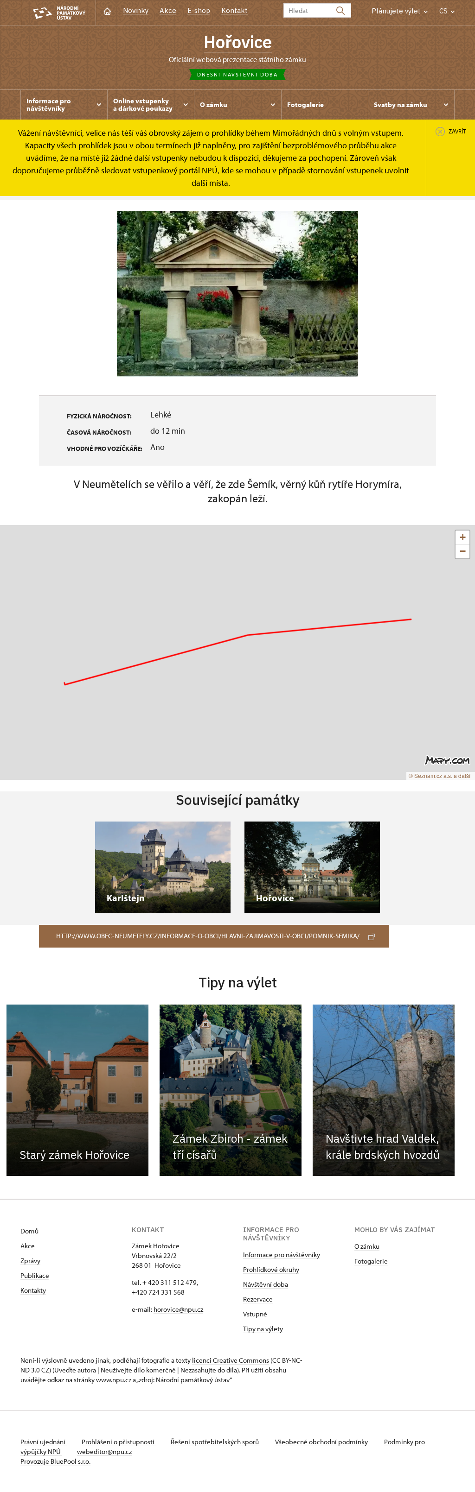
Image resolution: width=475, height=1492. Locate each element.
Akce (168, 10)
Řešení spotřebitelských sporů (215, 1441)
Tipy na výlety (263, 1328)
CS (444, 10)
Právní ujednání (43, 1441)
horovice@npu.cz (178, 1309)
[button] (462, 537)
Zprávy (30, 1260)
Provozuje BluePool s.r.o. (55, 1461)
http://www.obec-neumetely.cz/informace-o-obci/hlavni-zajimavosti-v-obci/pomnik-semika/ (207, 935)
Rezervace (258, 1299)
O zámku (366, 1246)
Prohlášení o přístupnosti (119, 1441)
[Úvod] (107, 10)
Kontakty (33, 1290)
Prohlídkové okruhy (271, 1269)
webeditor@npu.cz (104, 1451)
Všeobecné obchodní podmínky (322, 1441)
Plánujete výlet (397, 10)
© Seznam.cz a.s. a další (439, 775)
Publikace (34, 1275)
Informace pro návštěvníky (281, 1254)
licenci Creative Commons (230, 1360)
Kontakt (234, 10)
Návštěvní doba (265, 1284)
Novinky (135, 10)
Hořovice (238, 42)
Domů (29, 1230)
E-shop (198, 10)
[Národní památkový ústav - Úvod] (59, 12)
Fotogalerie (371, 1261)
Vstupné (255, 1313)
